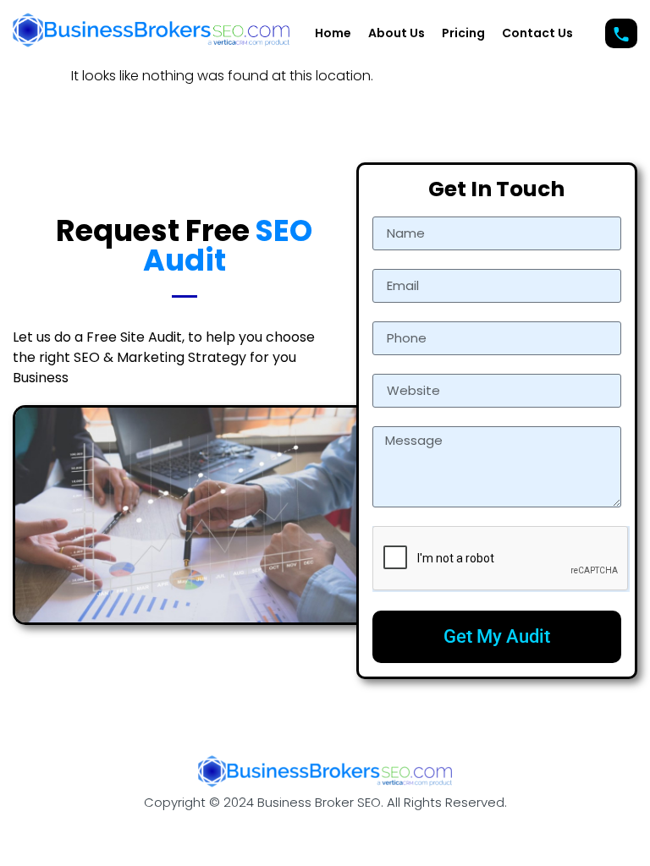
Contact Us (537, 33)
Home (333, 33)
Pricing (463, 33)
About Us (396, 33)
